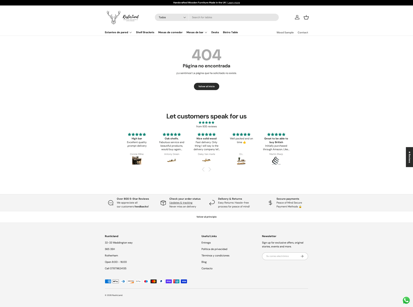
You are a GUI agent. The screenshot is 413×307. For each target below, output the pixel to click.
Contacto (206, 268)
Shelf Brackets (145, 32)
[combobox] (217, 17)
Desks (215, 32)
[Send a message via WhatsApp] (406, 300)
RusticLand (117, 295)
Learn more (234, 2)
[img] (206, 123)
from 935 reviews (206, 126)
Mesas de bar (194, 32)
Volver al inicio (206, 86)
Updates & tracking (180, 202)
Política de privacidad (214, 249)
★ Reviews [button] (409, 157)
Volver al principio (206, 216)
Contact (303, 32)
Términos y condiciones (215, 255)
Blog (204, 262)
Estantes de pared (116, 32)
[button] (306, 17)
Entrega (206, 242)
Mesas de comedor (170, 32)
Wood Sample (285, 32)
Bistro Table (230, 32)
